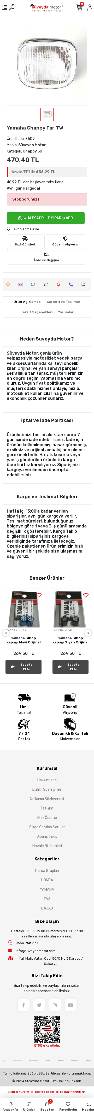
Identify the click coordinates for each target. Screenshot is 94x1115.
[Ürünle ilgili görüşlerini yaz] (34, 284)
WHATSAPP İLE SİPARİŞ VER (48, 218)
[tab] (28, 302)
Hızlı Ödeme (47, 817)
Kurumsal (47, 768)
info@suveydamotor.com (36, 951)
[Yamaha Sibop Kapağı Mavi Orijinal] (23, 609)
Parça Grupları (47, 870)
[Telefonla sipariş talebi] (72, 284)
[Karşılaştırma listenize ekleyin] (47, 284)
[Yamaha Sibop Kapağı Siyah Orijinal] (70, 609)
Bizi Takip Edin (47, 975)
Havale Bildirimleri (47, 846)
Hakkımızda (47, 780)
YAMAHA (47, 889)
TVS (47, 899)
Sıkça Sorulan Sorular (47, 827)
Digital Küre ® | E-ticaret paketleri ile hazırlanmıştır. (47, 1092)
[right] (88, 633)
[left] (6, 633)
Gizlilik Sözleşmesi (47, 789)
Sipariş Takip (47, 836)
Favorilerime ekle (25, 229)
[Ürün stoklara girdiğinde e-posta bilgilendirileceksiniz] (59, 284)
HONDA (47, 880)
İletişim (47, 808)
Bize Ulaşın (47, 921)
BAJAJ (47, 908)
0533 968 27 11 (27, 943)
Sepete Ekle (26, 667)
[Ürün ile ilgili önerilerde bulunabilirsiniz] (84, 284)
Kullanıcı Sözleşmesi (47, 799)
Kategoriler (47, 858)
